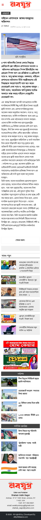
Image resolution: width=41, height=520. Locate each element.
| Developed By (29, 514)
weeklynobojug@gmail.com (23, 505)
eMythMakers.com (21, 517)
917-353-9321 (28, 503)
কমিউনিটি (6, 13)
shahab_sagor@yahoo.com (23, 508)
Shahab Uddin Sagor (20, 495)
